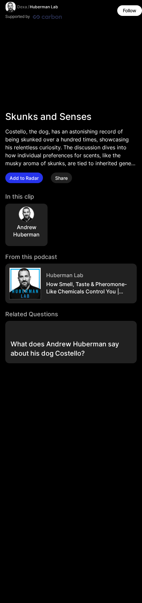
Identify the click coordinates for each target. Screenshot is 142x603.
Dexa (22, 6)
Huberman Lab (44, 6)
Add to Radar (24, 178)
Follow (129, 10)
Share (61, 178)
